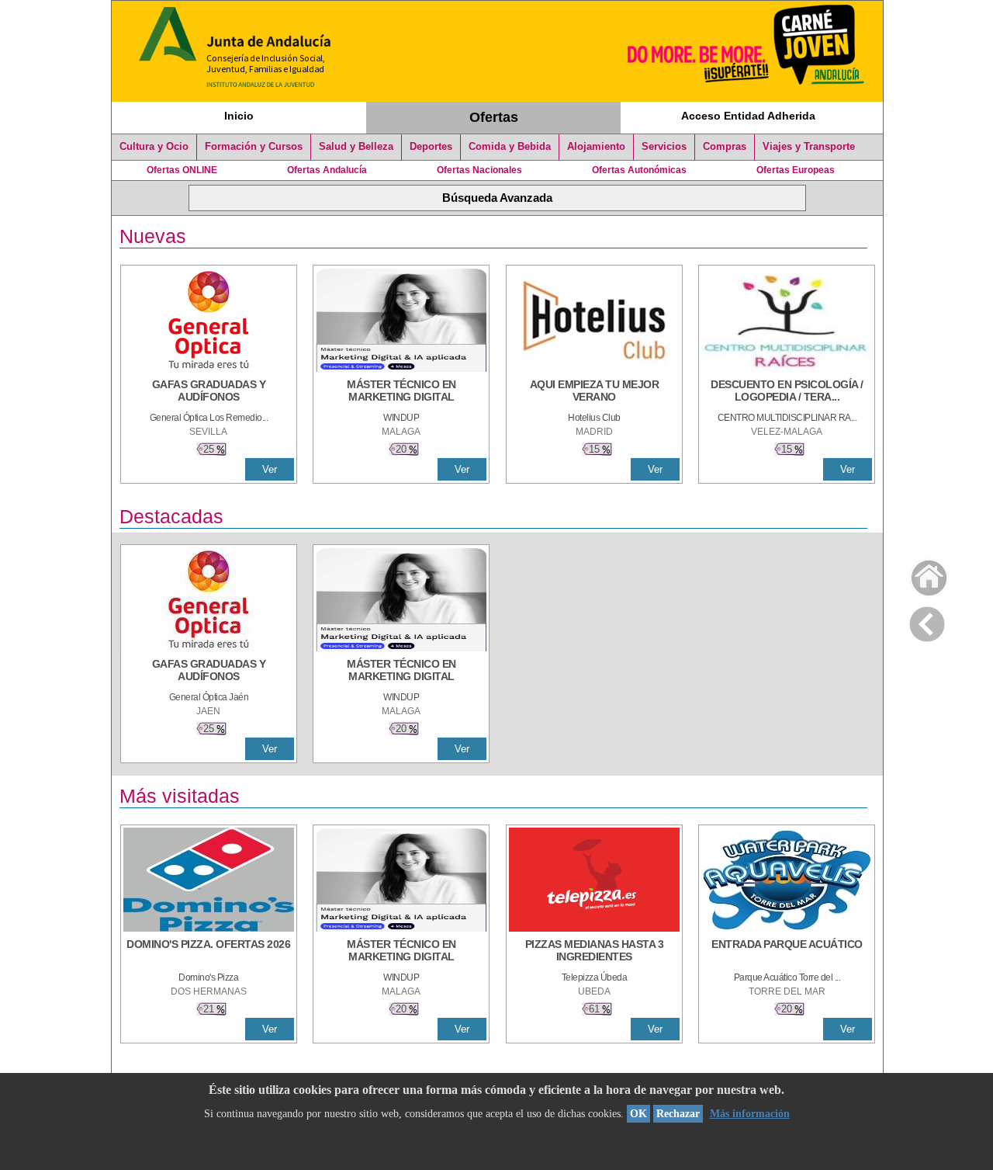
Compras (724, 146)
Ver (269, 469)
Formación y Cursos (254, 146)
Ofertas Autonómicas (639, 170)
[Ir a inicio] (919, 574)
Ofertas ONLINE (182, 170)
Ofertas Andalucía (327, 170)
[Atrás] (927, 621)
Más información (750, 1114)
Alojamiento (596, 146)
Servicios (664, 146)
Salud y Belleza (356, 146)
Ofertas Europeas (795, 170)
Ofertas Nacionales (479, 170)
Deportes (431, 146)
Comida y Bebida (510, 146)
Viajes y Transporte (809, 146)
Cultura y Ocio (154, 146)
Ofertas (493, 117)
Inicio (239, 115)
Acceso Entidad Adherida (748, 115)
